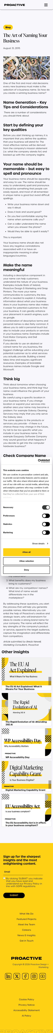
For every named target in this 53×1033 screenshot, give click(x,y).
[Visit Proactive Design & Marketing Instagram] (34, 976)
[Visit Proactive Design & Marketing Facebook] (25, 976)
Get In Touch (26, 940)
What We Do (26, 913)
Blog (8, 27)
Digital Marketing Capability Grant (25, 790)
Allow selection (26, 561)
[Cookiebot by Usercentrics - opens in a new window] (38, 461)
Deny (26, 570)
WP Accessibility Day (17, 757)
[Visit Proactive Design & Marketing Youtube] (42, 976)
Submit (14, 895)
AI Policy (26, 1015)
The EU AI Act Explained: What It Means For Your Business (24, 688)
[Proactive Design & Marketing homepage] (14, 4)
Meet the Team (26, 924)
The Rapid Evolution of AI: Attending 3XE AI (26, 723)
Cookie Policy (26, 999)
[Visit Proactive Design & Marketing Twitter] (17, 976)
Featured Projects (26, 919)
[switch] (46, 516)
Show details (38, 543)
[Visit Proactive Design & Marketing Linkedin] (8, 976)
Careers (26, 930)
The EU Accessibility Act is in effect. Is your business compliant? (26, 824)
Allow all (26, 552)
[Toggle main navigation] (46, 5)
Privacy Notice (26, 1005)
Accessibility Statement (26, 1010)
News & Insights (26, 935)
